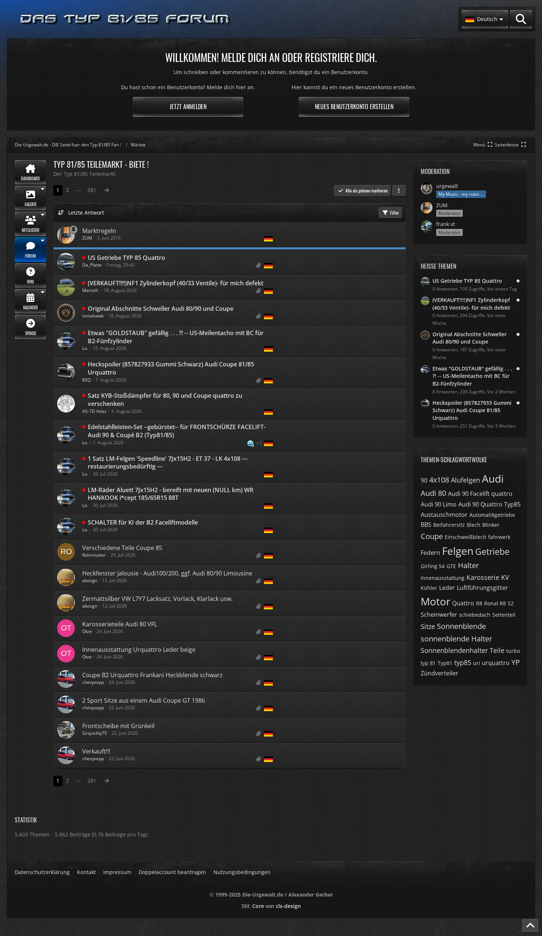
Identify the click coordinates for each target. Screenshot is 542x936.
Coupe (432, 536)
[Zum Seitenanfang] (530, 925)
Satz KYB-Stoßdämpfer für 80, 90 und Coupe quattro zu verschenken (165, 400)
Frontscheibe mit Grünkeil (118, 726)
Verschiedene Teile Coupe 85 (122, 548)
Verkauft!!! (96, 751)
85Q (86, 380)
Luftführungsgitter (482, 588)
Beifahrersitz (449, 524)
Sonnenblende (461, 626)
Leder (447, 588)
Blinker (491, 524)
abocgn (89, 580)
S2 (511, 603)
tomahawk (93, 316)
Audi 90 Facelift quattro (480, 494)
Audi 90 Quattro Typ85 (489, 504)
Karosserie (482, 577)
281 (91, 190)
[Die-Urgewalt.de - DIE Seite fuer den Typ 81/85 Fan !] (125, 19)
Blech (473, 524)
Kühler (429, 587)
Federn (430, 553)
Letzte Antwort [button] (86, 212)
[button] (485, 19)
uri (476, 663)
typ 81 (428, 663)
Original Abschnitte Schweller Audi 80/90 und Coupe (160, 309)
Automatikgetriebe (492, 514)
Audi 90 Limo (438, 504)
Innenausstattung (443, 577)
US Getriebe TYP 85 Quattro (126, 258)
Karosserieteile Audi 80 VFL (119, 624)
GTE (451, 566)
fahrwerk (499, 536)
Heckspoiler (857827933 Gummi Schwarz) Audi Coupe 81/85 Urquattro (171, 368)
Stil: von (271, 905)
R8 (479, 603)
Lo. (85, 348)
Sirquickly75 (94, 733)
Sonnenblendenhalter (454, 650)
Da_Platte (92, 265)
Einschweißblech (465, 536)
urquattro (496, 663)
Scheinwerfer (439, 614)
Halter (468, 565)
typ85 (462, 662)
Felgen (457, 551)
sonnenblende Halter (456, 639)
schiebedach (474, 614)
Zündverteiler (439, 673)
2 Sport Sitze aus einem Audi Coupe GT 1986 (143, 700)
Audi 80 (433, 493)
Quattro (463, 603)
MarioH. (90, 290)
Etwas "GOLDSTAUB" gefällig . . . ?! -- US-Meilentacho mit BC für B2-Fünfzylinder (176, 337)
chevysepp (93, 682)
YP (515, 662)
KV (505, 577)
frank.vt (445, 223)
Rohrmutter (94, 555)
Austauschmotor (444, 515)
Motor (435, 601)
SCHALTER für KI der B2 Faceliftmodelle (143, 522)
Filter (394, 212)
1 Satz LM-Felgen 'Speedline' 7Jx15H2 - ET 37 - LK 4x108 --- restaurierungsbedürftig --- (167, 463)
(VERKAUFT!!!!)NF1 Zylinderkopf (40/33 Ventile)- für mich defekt (175, 283)
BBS (426, 525)
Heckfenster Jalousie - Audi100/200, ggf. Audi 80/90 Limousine (167, 573)
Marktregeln (99, 231)
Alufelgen (465, 480)
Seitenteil (503, 614)
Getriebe (492, 551)
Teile (497, 650)
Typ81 (445, 663)
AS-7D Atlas (94, 411)
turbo (513, 650)
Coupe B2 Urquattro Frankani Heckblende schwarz (152, 675)
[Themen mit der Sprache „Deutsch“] (268, 239)
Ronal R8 (495, 603)
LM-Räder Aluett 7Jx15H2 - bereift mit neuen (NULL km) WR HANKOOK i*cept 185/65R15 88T (170, 494)
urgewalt (447, 185)
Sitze (428, 626)
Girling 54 (433, 566)
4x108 (439, 480)
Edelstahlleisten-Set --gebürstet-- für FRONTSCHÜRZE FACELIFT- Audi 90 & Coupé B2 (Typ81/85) (176, 431)
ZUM (87, 238)
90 (424, 480)
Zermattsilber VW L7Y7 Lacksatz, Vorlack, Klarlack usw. (157, 599)
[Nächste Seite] (106, 190)
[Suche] (521, 19)
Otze (87, 631)
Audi (493, 479)
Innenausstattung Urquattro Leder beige (138, 650)
